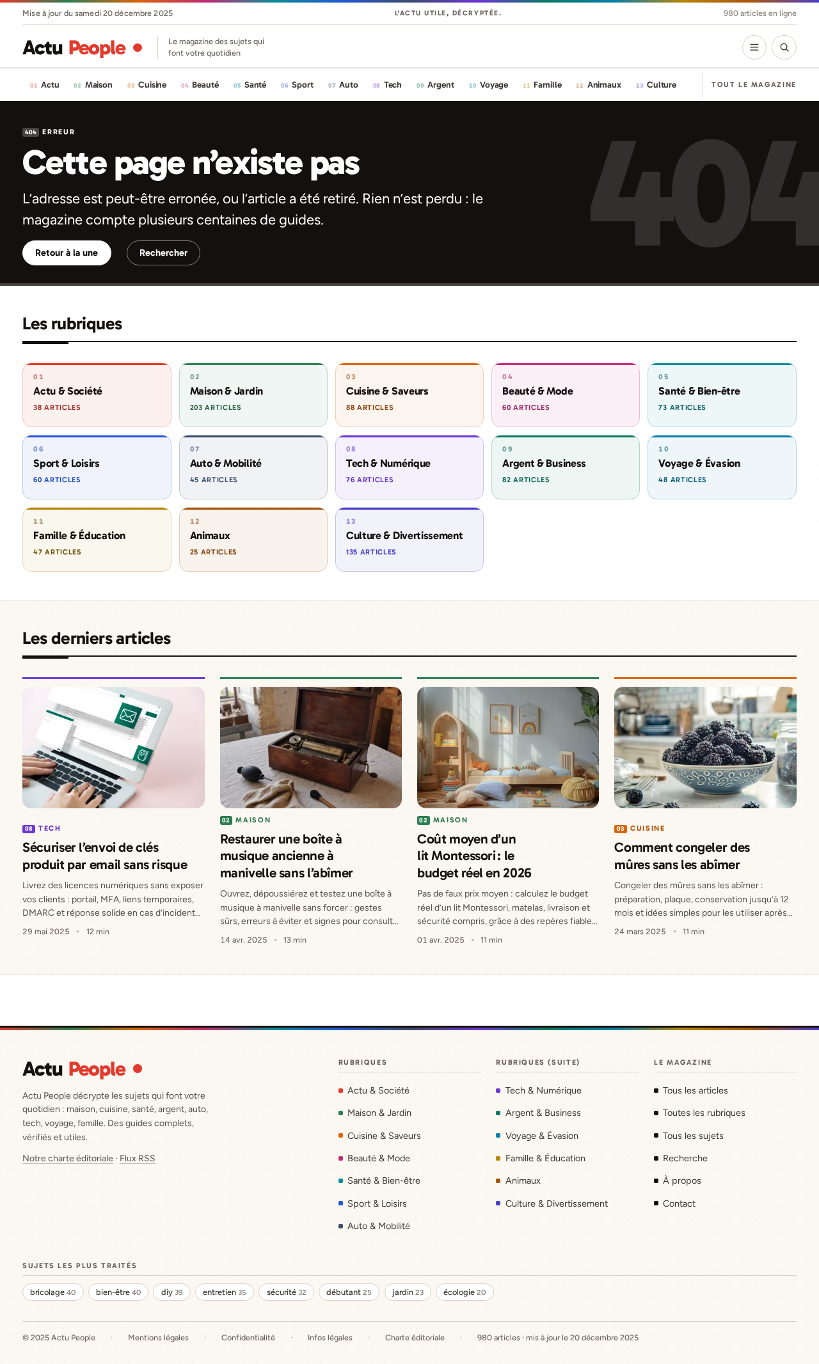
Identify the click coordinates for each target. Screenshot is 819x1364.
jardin (408, 1292)
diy (172, 1292)
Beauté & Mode (378, 1158)
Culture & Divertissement (556, 1203)
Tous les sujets (693, 1135)
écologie (464, 1292)
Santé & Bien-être (383, 1180)
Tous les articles (695, 1090)
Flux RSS (137, 1158)
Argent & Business (542, 1112)
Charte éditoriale (415, 1337)
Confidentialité (248, 1337)
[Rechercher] (784, 47)
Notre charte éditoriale (67, 1158)
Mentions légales (158, 1337)
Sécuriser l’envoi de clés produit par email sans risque (104, 855)
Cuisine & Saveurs (384, 1135)
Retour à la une (66, 252)
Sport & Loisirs (377, 1203)
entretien (224, 1292)
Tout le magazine (754, 84)
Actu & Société (378, 1090)
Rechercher (163, 252)
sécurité (286, 1292)
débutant (349, 1292)
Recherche (685, 1158)
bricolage (53, 1292)
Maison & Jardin (379, 1112)
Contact (679, 1203)
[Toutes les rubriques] (754, 47)
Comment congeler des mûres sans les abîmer (681, 855)
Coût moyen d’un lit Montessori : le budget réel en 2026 (474, 856)
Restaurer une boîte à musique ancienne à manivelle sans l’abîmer (286, 856)
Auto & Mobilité (378, 1226)
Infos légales (330, 1337)
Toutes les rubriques (704, 1112)
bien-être (118, 1292)
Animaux (522, 1180)
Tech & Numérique (543, 1090)
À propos (682, 1180)
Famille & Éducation (545, 1158)
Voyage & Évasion (541, 1135)
